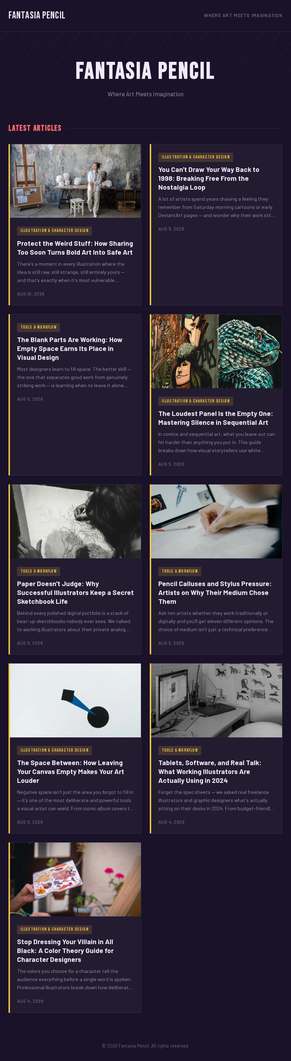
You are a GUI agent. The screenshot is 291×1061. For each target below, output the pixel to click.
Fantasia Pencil (37, 15)
